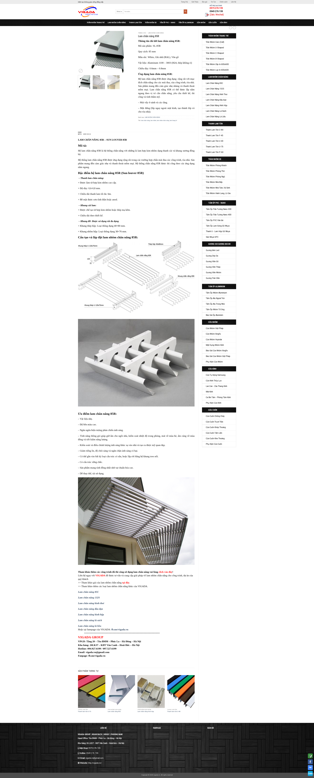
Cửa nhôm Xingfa (213, 334)
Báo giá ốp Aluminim (214, 315)
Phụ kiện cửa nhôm (214, 362)
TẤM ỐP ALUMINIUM (186, 22)
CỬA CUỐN (213, 22)
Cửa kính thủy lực (214, 381)
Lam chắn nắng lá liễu (216, 117)
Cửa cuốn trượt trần (214, 422)
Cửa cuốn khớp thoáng (216, 427)
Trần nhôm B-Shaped (215, 59)
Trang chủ (142, 33)
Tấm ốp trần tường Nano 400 (218, 215)
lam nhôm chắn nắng (163, 120)
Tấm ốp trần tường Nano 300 (218, 209)
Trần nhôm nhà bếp (214, 182)
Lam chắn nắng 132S (215, 89)
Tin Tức (213, 2)
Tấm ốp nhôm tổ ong (215, 309)
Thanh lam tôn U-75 (214, 147)
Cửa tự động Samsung (215, 375)
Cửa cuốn (212, 410)
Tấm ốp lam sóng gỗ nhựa (217, 226)
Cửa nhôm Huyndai (214, 339)
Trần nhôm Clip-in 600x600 (217, 64)
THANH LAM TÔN (135, 22)
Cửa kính (212, 369)
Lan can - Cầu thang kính (216, 386)
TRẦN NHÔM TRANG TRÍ (96, 22)
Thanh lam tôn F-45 (214, 135)
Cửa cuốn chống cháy (215, 416)
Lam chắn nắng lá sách (216, 111)
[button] (81, 71)
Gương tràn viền (213, 278)
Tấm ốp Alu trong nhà (215, 304)
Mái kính (209, 392)
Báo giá (204, 2)
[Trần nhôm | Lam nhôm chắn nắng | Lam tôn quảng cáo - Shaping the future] (95, 11)
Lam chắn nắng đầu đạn (216, 100)
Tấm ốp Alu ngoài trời (215, 298)
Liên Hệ (233, 2)
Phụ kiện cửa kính (213, 403)
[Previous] (82, 52)
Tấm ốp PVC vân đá (214, 220)
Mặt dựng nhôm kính (215, 345)
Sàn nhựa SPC (212, 237)
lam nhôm (153, 120)
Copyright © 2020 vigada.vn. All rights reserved (157, 775)
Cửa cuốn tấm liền (214, 433)
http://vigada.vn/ (95, 763)
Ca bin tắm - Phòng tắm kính (218, 397)
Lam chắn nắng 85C (214, 83)
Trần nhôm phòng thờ (215, 171)
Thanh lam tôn (215, 124)
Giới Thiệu (195, 2)
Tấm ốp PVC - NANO (217, 203)
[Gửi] (185, 11)
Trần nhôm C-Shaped (215, 53)
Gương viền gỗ (212, 261)
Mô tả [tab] (80, 134)
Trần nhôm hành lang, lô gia (218, 193)
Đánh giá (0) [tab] (87, 134)
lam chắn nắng (145, 120)
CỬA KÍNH (223, 22)
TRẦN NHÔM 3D (151, 22)
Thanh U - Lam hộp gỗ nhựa (218, 231)
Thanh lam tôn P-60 (214, 152)
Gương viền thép (213, 267)
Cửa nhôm (212, 322)
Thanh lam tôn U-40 (214, 141)
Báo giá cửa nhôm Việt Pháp (218, 356)
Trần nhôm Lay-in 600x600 (217, 70)
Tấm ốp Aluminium (216, 286)
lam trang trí (173, 120)
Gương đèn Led (212, 250)
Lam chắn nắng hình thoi (216, 94)
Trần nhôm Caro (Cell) (215, 42)
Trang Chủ (184, 2)
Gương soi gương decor (219, 244)
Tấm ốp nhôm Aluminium (216, 293)
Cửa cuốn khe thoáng (215, 438)
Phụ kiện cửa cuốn (214, 444)
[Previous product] (234, 27)
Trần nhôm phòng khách (216, 165)
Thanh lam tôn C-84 (214, 130)
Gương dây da (212, 256)
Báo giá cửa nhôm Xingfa (217, 351)
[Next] (130, 52)
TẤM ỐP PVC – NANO (167, 22)
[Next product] (230, 27)
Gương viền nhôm (213, 272)
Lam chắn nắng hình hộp (216, 105)
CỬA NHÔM (201, 22)
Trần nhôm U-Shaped (215, 48)
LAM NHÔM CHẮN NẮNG (117, 22)
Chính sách (223, 2)
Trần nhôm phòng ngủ (215, 177)
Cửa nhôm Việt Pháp (214, 328)
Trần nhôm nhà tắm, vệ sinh (218, 188)
